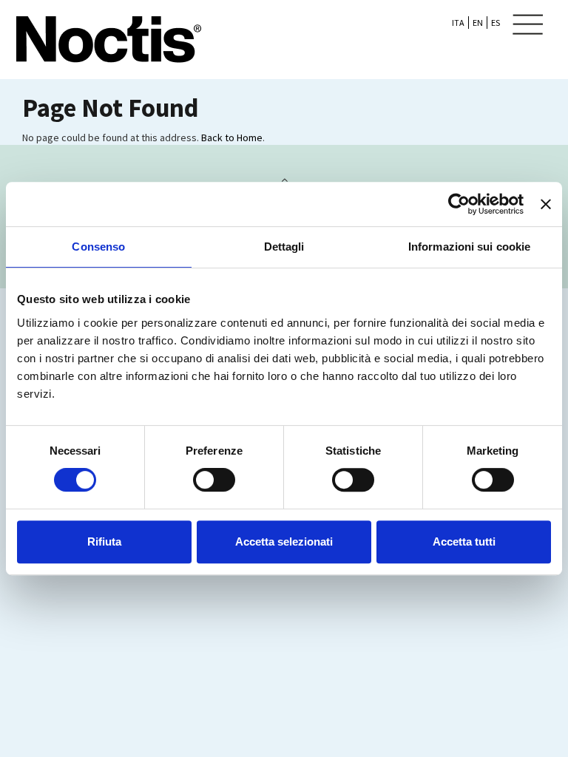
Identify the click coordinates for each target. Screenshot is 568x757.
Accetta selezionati (284, 541)
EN (478, 22)
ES (495, 22)
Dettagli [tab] (284, 246)
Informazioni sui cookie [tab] (469, 246)
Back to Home (232, 137)
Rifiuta (104, 541)
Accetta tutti (464, 541)
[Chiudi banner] (546, 204)
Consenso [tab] (98, 246)
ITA (458, 22)
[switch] (214, 480)
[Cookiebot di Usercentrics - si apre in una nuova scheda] (459, 204)
